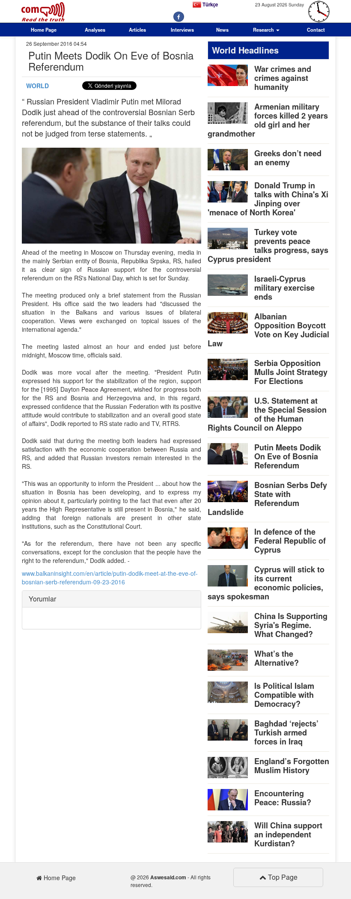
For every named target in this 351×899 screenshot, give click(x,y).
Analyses (95, 29)
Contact (316, 29)
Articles (137, 29)
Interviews (182, 29)
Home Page (44, 29)
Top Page (281, 877)
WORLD (37, 85)
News (222, 29)
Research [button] (264, 29)
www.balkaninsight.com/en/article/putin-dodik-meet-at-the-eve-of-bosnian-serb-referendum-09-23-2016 (110, 577)
